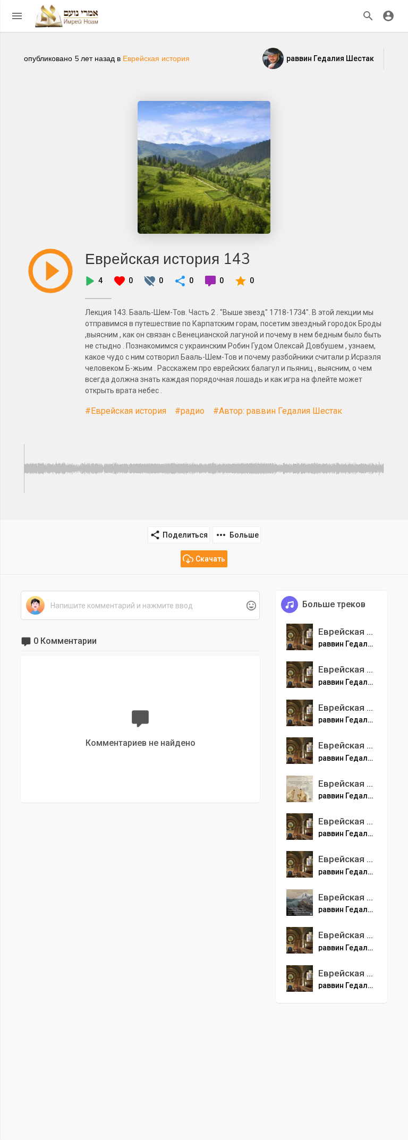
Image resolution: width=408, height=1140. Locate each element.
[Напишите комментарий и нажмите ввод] (140, 605)
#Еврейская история (125, 411)
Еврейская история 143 (167, 258)
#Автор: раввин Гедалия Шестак (277, 411)
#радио (190, 411)
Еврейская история (156, 58)
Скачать (210, 559)
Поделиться (185, 535)
